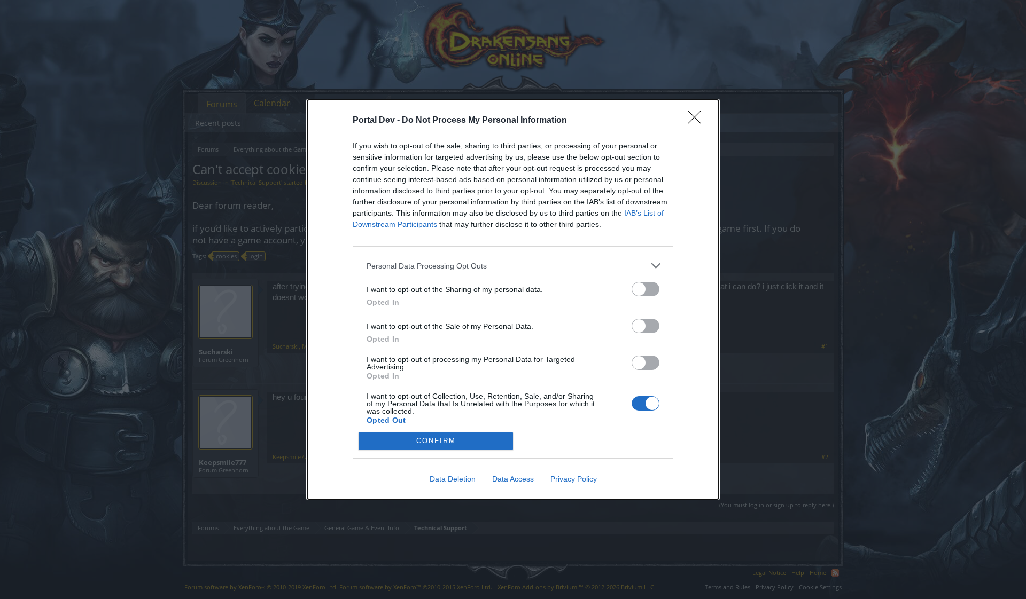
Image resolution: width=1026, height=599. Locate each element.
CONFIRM (436, 441)
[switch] (645, 289)
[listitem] (513, 265)
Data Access (513, 479)
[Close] (698, 121)
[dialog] (513, 299)
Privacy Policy (573, 479)
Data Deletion (453, 479)
